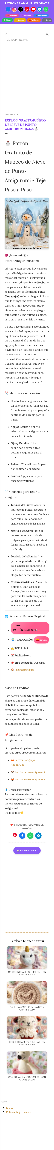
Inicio (9, 1108)
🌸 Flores (7, 20)
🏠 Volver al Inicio (27, 850)
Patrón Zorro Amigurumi (30, 779)
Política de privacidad (18, 1112)
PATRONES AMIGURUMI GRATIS (27, 3)
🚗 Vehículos (34, 20)
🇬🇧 (26, 628)
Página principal (17, 40)
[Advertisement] (27, 78)
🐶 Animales (12, 15)
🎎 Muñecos (26, 15)
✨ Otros (47, 20)
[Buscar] (47, 33)
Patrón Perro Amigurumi (30, 772)
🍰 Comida (20, 20)
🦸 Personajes (41, 15)
